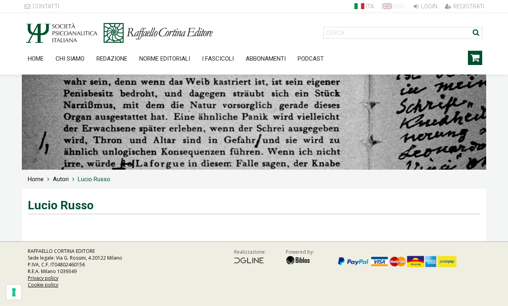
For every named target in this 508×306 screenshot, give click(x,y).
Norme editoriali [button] (164, 58)
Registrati (468, 6)
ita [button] (369, 6)
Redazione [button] (111, 58)
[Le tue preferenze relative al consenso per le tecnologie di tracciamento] (13, 292)
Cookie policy (43, 284)
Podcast (311, 58)
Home (36, 58)
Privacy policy (43, 278)
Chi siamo (70, 58)
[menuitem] (36, 179)
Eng (398, 6)
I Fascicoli (218, 58)
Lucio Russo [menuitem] (94, 179)
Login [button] (428, 6)
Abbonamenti (266, 58)
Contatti (45, 6)
